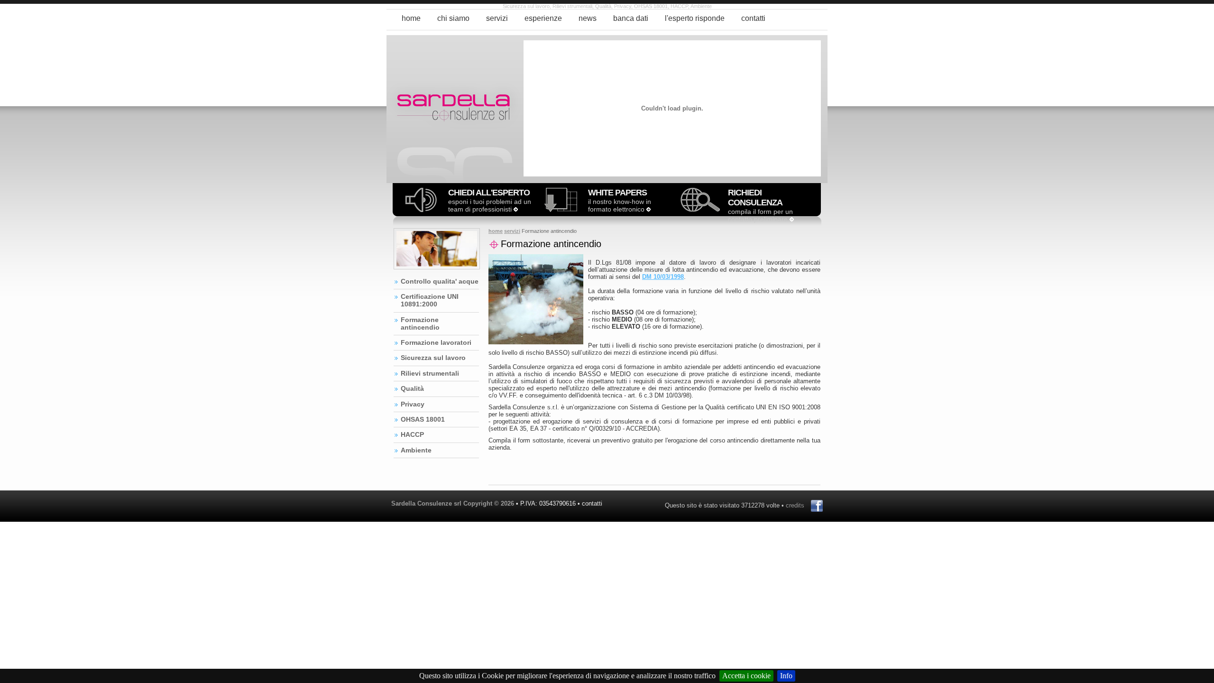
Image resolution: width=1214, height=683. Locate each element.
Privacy (412, 404)
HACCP (412, 434)
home (411, 18)
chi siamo (453, 18)
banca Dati (630, 18)
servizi (497, 18)
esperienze (543, 18)
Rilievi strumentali (430, 373)
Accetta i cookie (746, 676)
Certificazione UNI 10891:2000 (430, 300)
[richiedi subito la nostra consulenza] (700, 209)
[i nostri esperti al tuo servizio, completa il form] (792, 219)
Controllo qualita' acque (439, 281)
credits (795, 505)
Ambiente (416, 450)
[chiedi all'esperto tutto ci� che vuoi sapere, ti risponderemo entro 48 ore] (516, 209)
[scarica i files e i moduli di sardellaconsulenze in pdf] (560, 209)
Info (786, 676)
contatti (753, 18)
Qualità (412, 388)
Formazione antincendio (420, 323)
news (588, 18)
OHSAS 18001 (423, 419)
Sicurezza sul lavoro (433, 357)
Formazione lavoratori (436, 342)
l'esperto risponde (695, 18)
